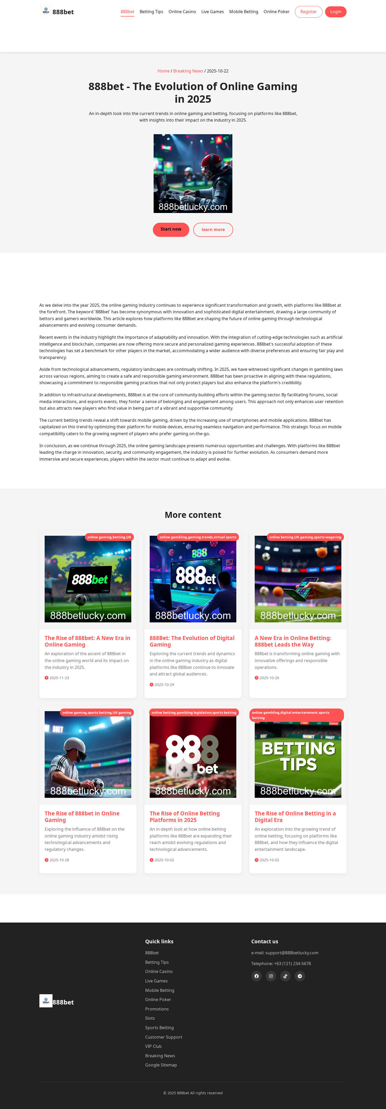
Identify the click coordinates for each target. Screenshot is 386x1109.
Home (164, 71)
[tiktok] (285, 976)
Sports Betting (159, 1027)
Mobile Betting (243, 11)
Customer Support (163, 1037)
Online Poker (277, 11)
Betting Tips (151, 11)
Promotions (157, 1009)
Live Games (212, 11)
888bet (127, 11)
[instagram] (271, 976)
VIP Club (153, 1046)
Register (308, 11)
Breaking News (188, 71)
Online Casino (182, 11)
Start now (171, 229)
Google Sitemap (161, 1065)
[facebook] (256, 976)
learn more (213, 229)
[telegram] (300, 976)
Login (335, 11)
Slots (150, 1018)
